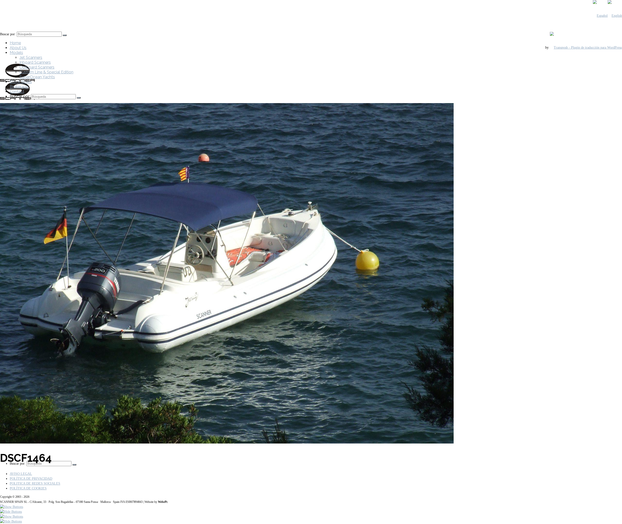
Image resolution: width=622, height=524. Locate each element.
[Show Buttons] (11, 507)
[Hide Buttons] (11, 512)
